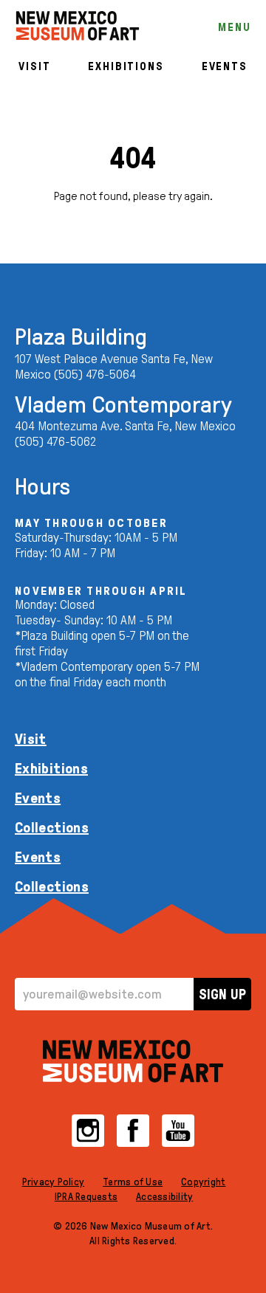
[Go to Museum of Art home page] (133, 1061)
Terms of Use (133, 1181)
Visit (34, 66)
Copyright (203, 1181)
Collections (52, 827)
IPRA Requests (86, 1196)
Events (225, 66)
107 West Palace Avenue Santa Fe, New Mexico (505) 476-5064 (114, 367)
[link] (77, 26)
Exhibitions (126, 66)
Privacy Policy (53, 1181)
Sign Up (222, 994)
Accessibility (164, 1196)
